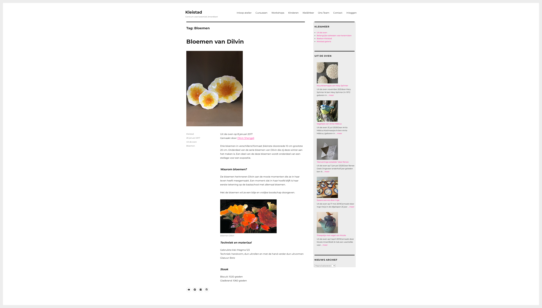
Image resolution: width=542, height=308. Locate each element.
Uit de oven (191, 142)
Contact (337, 12)
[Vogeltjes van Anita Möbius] (327, 111)
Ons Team (323, 12)
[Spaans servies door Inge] (327, 187)
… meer (330, 95)
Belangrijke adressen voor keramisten (334, 35)
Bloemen (190, 146)
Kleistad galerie (324, 41)
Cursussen (261, 12)
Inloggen (351, 12)
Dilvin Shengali (245, 138)
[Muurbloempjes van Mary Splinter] (327, 72)
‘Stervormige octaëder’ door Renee (333, 162)
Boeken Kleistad (324, 38)
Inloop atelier (244, 12)
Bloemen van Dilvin (215, 41)
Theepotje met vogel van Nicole (331, 235)
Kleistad (193, 12)
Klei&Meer (308, 12)
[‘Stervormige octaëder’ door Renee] (327, 149)
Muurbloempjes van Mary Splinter (332, 85)
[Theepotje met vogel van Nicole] (327, 222)
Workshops (277, 12)
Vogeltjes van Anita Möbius (329, 124)
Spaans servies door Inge (328, 200)
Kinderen (293, 12)
